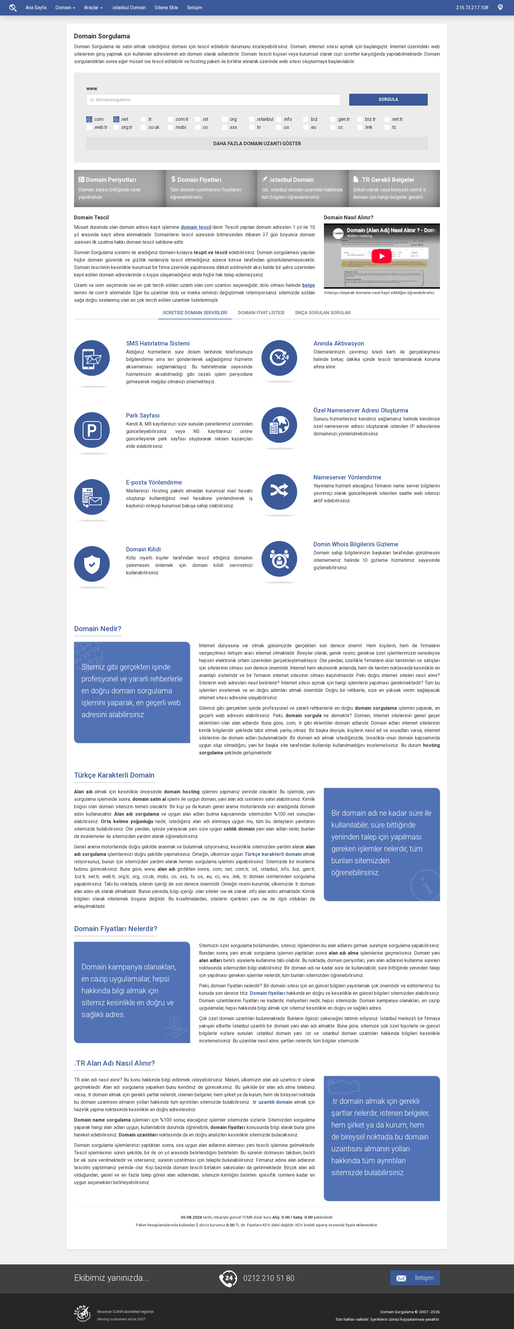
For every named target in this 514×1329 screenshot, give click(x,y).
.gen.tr (343, 119)
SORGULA (388, 99)
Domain (63, 7)
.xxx (233, 127)
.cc (340, 127)
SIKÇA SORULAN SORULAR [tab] (323, 312)
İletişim (194, 7)
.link (368, 127)
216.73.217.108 (472, 7)
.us (286, 127)
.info (287, 119)
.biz (314, 119)
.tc (393, 127)
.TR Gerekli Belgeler (388, 179)
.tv (258, 127)
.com (99, 119)
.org (233, 119)
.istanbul (264, 119)
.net (124, 119)
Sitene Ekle (166, 7)
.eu (313, 127)
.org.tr (126, 127)
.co (205, 127)
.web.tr (100, 127)
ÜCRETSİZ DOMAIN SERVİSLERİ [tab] (195, 312)
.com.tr (182, 119)
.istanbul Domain (129, 7)
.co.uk (153, 127)
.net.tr (397, 119)
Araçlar (92, 7)
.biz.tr (370, 119)
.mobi (180, 127)
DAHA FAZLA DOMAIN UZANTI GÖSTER (257, 143)
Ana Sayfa (13, 7)
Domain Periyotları (111, 179)
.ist (205, 119)
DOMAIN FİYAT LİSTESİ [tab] (261, 312)
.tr (150, 119)
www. (92, 88)
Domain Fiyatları (199, 179)
